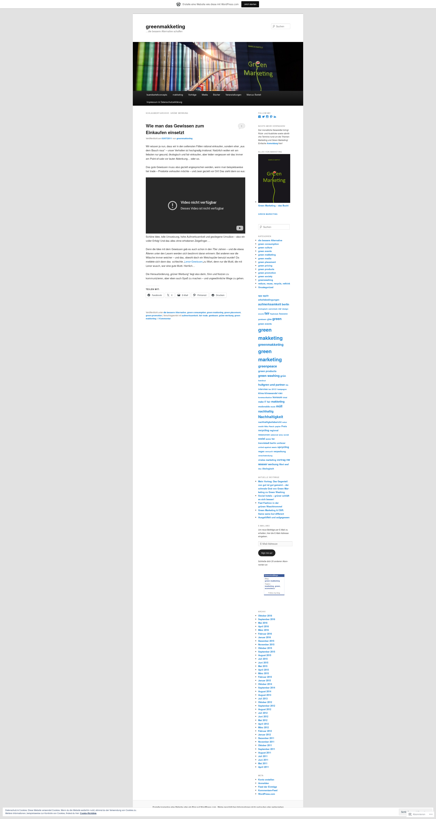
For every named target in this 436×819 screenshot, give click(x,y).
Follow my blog (274, 593)
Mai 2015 (262, 666)
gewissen (213, 315)
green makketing (215, 312)
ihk (287, 385)
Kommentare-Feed (267, 790)
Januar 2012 (264, 734)
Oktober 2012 (265, 702)
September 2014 (266, 687)
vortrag (281, 459)
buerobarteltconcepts (157, 94)
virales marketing (267, 459)
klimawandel (271, 393)
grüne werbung (226, 315)
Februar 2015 (265, 676)
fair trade (203, 315)
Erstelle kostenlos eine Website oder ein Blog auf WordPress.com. (185, 807)
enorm (261, 314)
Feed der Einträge (267, 786)
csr (280, 308)
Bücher (216, 94)
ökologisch (268, 468)
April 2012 (263, 723)
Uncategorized (265, 287)
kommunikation (265, 397)
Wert (281, 464)
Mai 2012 (262, 720)
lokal (285, 397)
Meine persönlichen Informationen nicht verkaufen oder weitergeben (251, 807)
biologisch (263, 309)
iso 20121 (272, 389)
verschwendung (265, 455)
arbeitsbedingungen (268, 299)
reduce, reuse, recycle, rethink (274, 283)
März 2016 (263, 630)
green (277, 318)
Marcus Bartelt (254, 94)
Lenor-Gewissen (193, 261)
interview (263, 389)
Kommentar (164, 318)
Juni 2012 (263, 716)
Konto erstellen (266, 779)
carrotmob (273, 309)
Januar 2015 (264, 680)
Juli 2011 (263, 756)
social (286, 434)
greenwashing (265, 279)
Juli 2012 (263, 712)
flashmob (274, 314)
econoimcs (270, 588)
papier (278, 426)
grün (283, 376)
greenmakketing (165, 26)
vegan (261, 451)
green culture (265, 247)
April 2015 (263, 669)
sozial (261, 438)
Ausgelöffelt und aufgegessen (274, 517)
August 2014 (264, 691)
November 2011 (266, 741)
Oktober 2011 (265, 745)
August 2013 (264, 695)
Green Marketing (268, 214)
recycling (263, 430)
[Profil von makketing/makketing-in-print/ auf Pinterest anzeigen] (271, 116)
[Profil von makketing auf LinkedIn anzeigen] (275, 116)
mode (272, 406)
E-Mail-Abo (264, 526)
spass (268, 439)
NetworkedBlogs (271, 575)
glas (269, 319)
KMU (280, 393)
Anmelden (263, 783)
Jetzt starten (250, 4)
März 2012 (263, 727)
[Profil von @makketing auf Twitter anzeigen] (263, 116)
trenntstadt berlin (267, 443)
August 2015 (264, 655)
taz (273, 438)
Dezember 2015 (266, 640)
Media (205, 94)
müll (279, 406)
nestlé (261, 426)
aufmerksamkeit (190, 315)
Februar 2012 (265, 731)
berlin (285, 304)
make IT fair (264, 401)
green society (265, 276)
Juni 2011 (263, 759)
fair (266, 313)
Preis (284, 426)
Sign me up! (266, 552)
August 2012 (264, 709)
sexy (281, 434)
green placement (232, 312)
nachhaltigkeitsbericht (270, 422)
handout (262, 380)
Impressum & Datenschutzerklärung (164, 102)
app (260, 295)
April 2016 (263, 626)
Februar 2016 (265, 633)
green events (265, 251)
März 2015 (263, 673)
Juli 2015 (263, 658)
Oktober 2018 (265, 615)
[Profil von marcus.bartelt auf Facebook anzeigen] (259, 116)
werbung (273, 464)
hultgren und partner (271, 385)
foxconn (283, 313)
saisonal (274, 434)
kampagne (282, 389)
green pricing (265, 265)
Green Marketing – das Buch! (273, 205)
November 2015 (266, 644)
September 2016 (266, 619)
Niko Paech (269, 426)
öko (260, 468)
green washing (269, 375)
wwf (287, 464)
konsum (277, 397)
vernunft (269, 451)
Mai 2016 (262, 622)
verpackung (280, 451)
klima (261, 393)
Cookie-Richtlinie (88, 813)
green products (266, 269)
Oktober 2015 (265, 648)
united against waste (267, 447)
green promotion (154, 315)
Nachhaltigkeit (270, 416)
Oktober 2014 (265, 684)
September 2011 (266, 749)
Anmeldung (272, 143)
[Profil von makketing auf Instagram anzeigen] (267, 116)
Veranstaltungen (233, 94)
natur (284, 422)
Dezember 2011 (266, 738)
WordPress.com (266, 793)
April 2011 (263, 767)
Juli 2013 (263, 698)
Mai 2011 (262, 763)
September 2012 (266, 705)
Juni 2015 (263, 662)
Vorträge (192, 94)
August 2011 (264, 752)
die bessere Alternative (175, 312)
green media (264, 258)
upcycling (283, 447)
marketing (269, 586)
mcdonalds (264, 406)
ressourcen (264, 434)
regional (274, 430)
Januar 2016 (264, 637)
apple (266, 295)
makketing (178, 94)
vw (288, 460)
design (285, 309)
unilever (281, 443)
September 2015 (266, 651)
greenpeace (267, 366)
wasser (262, 464)
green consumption (196, 312)
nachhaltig (266, 411)
